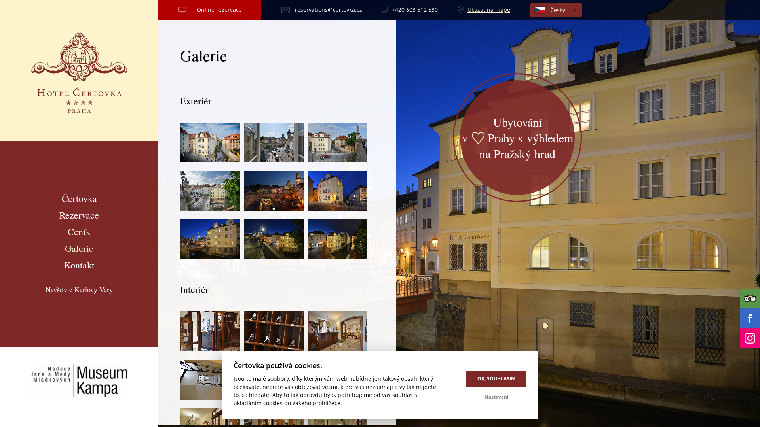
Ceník (79, 231)
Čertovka (79, 198)
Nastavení (496, 396)
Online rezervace (219, 9)
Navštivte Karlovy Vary (79, 289)
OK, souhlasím (496, 378)
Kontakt (79, 265)
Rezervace (79, 215)
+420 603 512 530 (415, 9)
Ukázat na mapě (488, 9)
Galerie (79, 248)
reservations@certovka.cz (328, 9)
